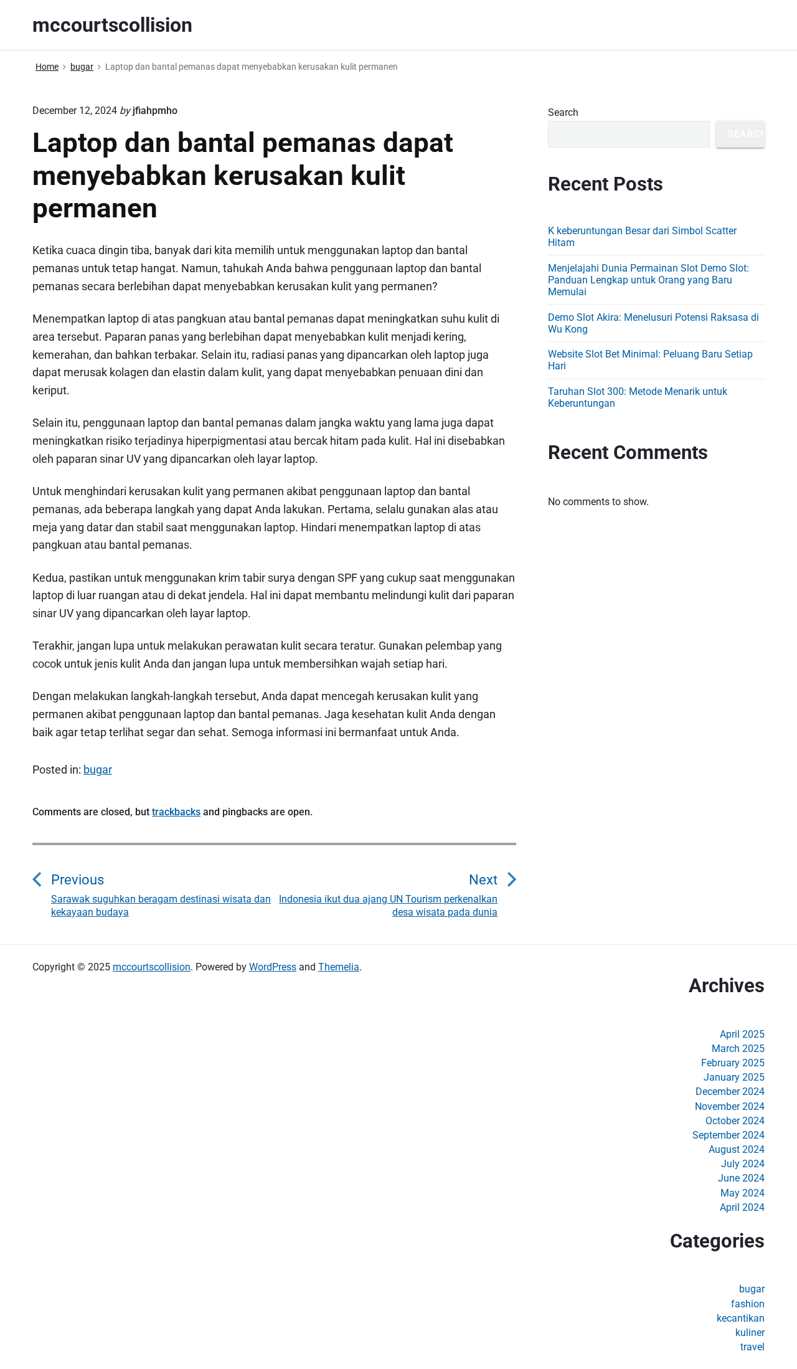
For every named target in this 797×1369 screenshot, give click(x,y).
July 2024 (743, 1164)
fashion (748, 1304)
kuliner (750, 1332)
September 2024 (728, 1135)
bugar (97, 769)
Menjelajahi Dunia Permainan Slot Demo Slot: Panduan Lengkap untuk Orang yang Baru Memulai (648, 280)
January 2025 (734, 1077)
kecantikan (741, 1318)
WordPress (272, 967)
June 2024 (741, 1178)
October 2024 (735, 1121)
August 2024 (737, 1149)
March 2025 (738, 1048)
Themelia (338, 967)
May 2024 (742, 1193)
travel (752, 1347)
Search (563, 112)
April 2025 (742, 1034)
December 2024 (730, 1091)
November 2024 (730, 1106)
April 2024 (742, 1207)
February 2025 (733, 1063)
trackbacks (176, 812)
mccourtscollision (152, 967)
